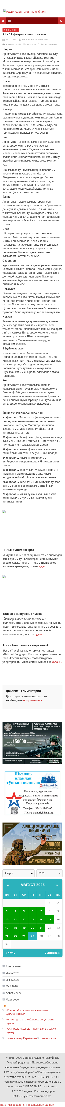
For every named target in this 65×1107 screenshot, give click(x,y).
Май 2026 (12, 986)
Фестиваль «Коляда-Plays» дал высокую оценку (31, 1030)
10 (6, 919)
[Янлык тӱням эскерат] (32, 528)
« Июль (10, 953)
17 (6, 928)
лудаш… (43, 566)
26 (23, 936)
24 (6, 936)
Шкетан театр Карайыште (22, 1038)
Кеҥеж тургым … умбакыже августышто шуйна (30, 1021)
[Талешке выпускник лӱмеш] (32, 593)
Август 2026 (32, 884)
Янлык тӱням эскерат (18, 550)
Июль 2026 (12, 973)
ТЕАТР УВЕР (15, 1006)
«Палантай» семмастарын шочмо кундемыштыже (27, 1012)
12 (24, 919)
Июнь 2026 (12, 980)
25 (15, 936)
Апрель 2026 (14, 993)
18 (15, 928)
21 (41, 928)
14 (41, 919)
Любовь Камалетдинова (35, 39)
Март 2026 (12, 999)
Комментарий (13, 44)
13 (32, 919)
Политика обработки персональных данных (27, 1105)
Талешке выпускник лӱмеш (22, 613)
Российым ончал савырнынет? (25, 645)
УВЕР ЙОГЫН (11, 30)
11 (15, 919)
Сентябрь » (52, 953)
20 (32, 928)
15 (49, 919)
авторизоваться (32, 700)
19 (24, 928)
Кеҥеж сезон (48, 1038)
